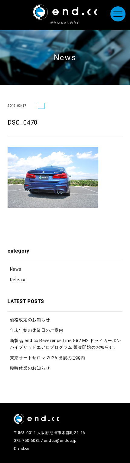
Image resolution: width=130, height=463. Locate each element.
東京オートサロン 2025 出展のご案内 (47, 357)
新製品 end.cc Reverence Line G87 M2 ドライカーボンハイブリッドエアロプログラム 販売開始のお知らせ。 (65, 344)
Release (18, 279)
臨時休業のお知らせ (30, 368)
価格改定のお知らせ (30, 319)
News (15, 269)
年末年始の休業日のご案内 (36, 330)
